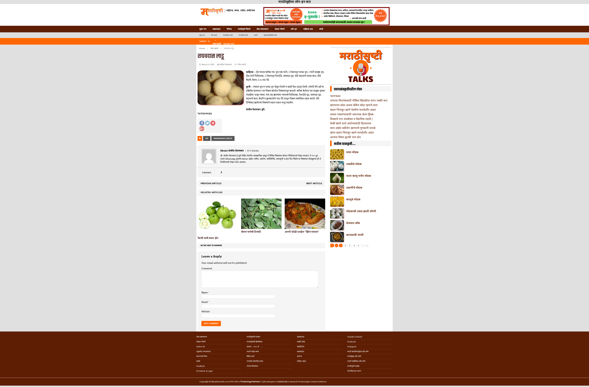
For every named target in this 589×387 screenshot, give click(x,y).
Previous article (211, 183)
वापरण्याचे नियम (201, 356)
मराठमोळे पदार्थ (243, 35)
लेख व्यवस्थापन (262, 29)
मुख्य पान (202, 29)
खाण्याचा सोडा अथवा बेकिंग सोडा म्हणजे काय (354, 105)
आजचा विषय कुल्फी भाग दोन (345, 137)
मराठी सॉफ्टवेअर (252, 366)
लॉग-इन (294, 29)
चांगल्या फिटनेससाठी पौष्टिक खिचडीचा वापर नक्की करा (358, 100)
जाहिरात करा (308, 29)
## (206, 138)
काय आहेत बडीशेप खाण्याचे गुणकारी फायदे (352, 128)
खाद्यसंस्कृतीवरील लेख (270, 35)
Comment (206, 268)
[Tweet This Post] (207, 123)
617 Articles (253, 150)
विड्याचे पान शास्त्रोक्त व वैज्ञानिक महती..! (351, 119)
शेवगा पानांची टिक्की (251, 232)
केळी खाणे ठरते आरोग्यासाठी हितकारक (350, 123)
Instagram (351, 346)
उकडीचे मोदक (354, 164)
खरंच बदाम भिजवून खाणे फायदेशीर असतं (352, 132)
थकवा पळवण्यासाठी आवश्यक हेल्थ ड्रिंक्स (351, 114)
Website (205, 312)
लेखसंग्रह (300, 337)
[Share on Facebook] (201, 123)
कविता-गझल (301, 361)
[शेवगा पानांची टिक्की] (261, 227)
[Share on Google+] (201, 128)
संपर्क (321, 29)
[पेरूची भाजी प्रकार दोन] (218, 233)
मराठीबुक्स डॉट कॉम (354, 356)
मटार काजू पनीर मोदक (358, 176)
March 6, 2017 (208, 64)
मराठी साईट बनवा (253, 351)
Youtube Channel (354, 337)
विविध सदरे (250, 356)
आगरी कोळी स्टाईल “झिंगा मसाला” (302, 232)
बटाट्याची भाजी (355, 235)
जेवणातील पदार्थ (228, 35)
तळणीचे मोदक (354, 187)
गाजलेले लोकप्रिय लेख (255, 361)
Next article (314, 183)
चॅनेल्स (229, 29)
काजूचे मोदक (353, 199)
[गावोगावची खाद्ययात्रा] (227, 11)
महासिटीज (300, 346)
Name (204, 293)
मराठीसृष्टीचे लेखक (253, 337)
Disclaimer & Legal (204, 371)
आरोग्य (299, 356)
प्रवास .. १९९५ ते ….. (254, 346)
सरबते (256, 35)
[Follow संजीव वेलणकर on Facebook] (221, 172)
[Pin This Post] (212, 123)
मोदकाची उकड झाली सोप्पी (361, 211)
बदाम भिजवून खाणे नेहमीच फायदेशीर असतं (353, 109)
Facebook (351, 342)
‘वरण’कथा (335, 96)
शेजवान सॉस (353, 223)
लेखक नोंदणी (280, 29)
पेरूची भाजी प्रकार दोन (208, 238)
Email (204, 302)
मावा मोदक (352, 152)
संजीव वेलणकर (225, 64)
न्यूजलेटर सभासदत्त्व (203, 351)
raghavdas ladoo (223, 138)
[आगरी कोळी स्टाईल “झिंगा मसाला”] (305, 227)
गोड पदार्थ (214, 35)
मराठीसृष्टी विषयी (244, 29)
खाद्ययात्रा (216, 29)
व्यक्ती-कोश (301, 342)
